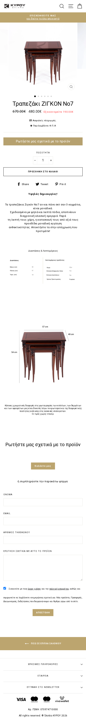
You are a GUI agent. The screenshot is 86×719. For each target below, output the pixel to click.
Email (7, 513)
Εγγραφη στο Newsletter (43, 687)
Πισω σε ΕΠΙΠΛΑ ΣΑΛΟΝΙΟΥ (45, 643)
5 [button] (48, 97)
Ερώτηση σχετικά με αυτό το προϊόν (27, 551)
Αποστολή (43, 612)
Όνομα (7, 494)
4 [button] (45, 97)
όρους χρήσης (34, 589)
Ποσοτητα (43, 153)
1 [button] (35, 97)
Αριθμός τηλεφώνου (16, 532)
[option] (43, 17)
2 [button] (39, 97)
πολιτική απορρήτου (59, 589)
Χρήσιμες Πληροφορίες (43, 664)
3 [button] (42, 97)
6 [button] (52, 97)
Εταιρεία (43, 676)
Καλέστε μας (43, 466)
